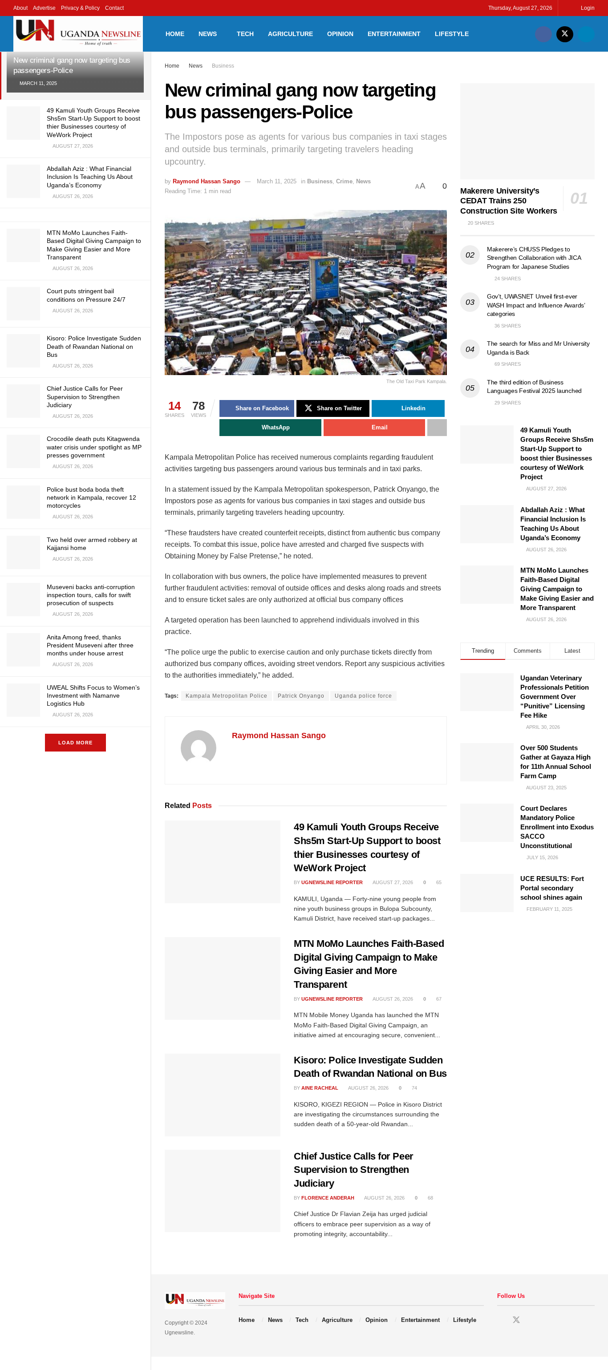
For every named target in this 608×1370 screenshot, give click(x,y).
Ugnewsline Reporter (332, 882)
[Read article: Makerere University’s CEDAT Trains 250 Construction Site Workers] (527, 131)
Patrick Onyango (301, 696)
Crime (344, 181)
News (208, 33)
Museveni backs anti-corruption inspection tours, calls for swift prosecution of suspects (91, 594)
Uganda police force (363, 696)
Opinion (340, 33)
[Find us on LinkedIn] (586, 34)
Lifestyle (452, 33)
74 (413, 1088)
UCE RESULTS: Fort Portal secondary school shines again (552, 888)
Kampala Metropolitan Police (227, 696)
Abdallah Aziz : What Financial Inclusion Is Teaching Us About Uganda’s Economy (90, 176)
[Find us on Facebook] (543, 34)
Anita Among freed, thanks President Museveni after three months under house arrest (90, 645)
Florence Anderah (327, 1197)
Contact (114, 8)
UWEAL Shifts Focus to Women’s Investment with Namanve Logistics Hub (93, 695)
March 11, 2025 (276, 181)
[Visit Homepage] (78, 34)
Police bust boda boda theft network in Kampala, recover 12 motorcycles (91, 497)
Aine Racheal (319, 1088)
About (20, 8)
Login (587, 8)
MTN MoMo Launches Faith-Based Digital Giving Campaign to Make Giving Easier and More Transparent (557, 588)
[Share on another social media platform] (437, 427)
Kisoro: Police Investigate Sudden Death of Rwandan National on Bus (94, 346)
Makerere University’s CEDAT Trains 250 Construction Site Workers (508, 200)
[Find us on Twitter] (564, 34)
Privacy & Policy (80, 8)
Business (223, 66)
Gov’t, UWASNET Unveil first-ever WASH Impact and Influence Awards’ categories (536, 305)
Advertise (44, 8)
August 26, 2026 (392, 999)
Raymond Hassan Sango (206, 181)
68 (429, 1197)
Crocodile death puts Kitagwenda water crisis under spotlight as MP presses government (94, 446)
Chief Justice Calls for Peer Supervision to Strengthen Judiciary (85, 396)
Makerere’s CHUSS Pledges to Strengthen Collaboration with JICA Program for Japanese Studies (533, 258)
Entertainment (394, 33)
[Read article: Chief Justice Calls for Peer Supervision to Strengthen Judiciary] (222, 1191)
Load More (75, 742)
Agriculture (290, 33)
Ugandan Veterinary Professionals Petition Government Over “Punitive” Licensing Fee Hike (554, 696)
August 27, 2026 (392, 882)
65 (438, 882)
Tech (245, 33)
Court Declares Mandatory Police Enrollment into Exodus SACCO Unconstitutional (557, 826)
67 (438, 999)
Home (175, 33)
